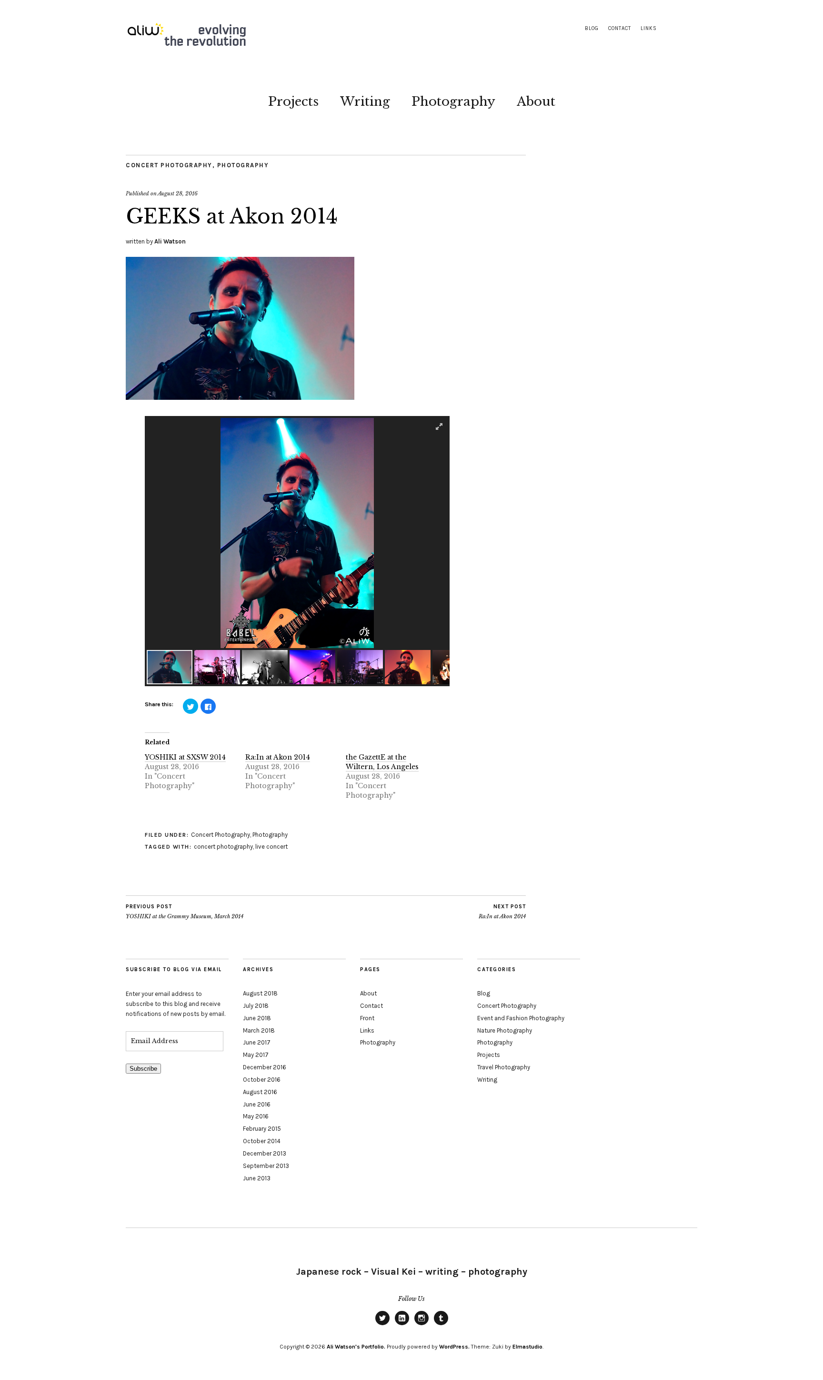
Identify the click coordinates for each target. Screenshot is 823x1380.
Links (649, 28)
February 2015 (262, 1128)
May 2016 (256, 1116)
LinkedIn (402, 1324)
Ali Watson (170, 241)
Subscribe (143, 1068)
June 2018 (257, 1018)
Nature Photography (504, 1030)
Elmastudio (527, 1346)
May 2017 (256, 1054)
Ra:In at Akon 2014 (277, 757)
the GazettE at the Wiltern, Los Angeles (382, 762)
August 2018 (260, 993)
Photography (453, 101)
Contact (619, 28)
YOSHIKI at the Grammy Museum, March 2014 (184, 911)
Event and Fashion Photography (520, 1018)
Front (367, 1018)
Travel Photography (503, 1067)
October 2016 (262, 1079)
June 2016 (257, 1104)
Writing (365, 101)
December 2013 (264, 1153)
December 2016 (264, 1067)
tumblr (441, 1324)
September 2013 (266, 1165)
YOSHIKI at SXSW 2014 (185, 757)
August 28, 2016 (178, 193)
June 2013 (257, 1178)
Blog (592, 28)
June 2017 (257, 1042)
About (536, 101)
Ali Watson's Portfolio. (356, 1346)
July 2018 (256, 1005)
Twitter (382, 1324)
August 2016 (260, 1092)
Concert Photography (169, 165)
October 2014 (262, 1141)
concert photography (223, 846)
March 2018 (259, 1030)
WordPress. (454, 1346)
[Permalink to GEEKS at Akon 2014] (240, 397)
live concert (271, 846)
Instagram (421, 1324)
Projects (293, 101)
